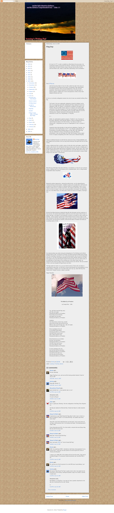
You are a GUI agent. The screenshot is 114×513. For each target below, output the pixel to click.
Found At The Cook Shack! (32, 98)
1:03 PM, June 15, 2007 (55, 466)
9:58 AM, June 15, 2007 (55, 444)
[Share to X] (69, 362)
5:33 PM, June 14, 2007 (55, 411)
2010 (29, 74)
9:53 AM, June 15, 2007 (55, 430)
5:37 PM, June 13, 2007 (55, 392)
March (31, 122)
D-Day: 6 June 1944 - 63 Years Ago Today (33, 114)
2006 (29, 129)
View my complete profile (32, 151)
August (31, 91)
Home (67, 496)
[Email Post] (63, 361)
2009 (29, 77)
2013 (29, 68)
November (32, 85)
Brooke (51, 370)
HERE (59, 442)
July (30, 93)
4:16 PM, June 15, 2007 (55, 475)
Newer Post (49, 496)
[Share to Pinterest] (72, 362)
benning (52, 381)
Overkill (30, 110)
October (31, 87)
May (30, 118)
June (30, 95)
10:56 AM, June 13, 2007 (55, 385)
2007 (29, 81)
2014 (29, 66)
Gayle (51, 401)
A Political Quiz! (32, 103)
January (31, 126)
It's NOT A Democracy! (32, 106)
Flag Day (31, 108)
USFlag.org (51, 83)
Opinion (61, 363)
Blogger (64, 510)
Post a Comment (52, 489)
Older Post (85, 496)
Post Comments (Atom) (70, 500)
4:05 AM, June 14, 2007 (55, 398)
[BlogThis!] (67, 362)
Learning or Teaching (54, 363)
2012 (29, 70)
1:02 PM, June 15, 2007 (55, 459)
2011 (29, 72)
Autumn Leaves (33, 101)
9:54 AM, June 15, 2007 (55, 437)
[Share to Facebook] (70, 362)
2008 (29, 79)
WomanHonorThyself (55, 388)
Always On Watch (54, 414)
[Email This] (66, 362)
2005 (29, 131)
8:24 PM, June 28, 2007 (55, 486)
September (32, 89)
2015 (29, 64)
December (32, 83)
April (30, 120)
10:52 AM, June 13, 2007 (55, 378)
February (31, 124)
